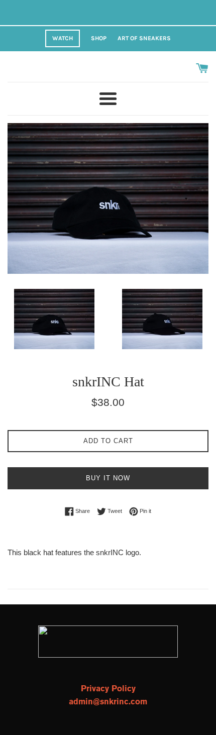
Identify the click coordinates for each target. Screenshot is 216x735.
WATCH (62, 38)
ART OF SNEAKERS (144, 38)
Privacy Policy (108, 689)
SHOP (98, 38)
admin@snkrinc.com (108, 702)
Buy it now (108, 478)
